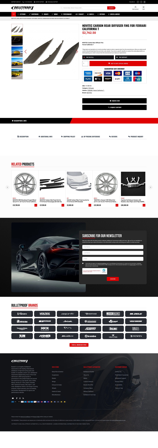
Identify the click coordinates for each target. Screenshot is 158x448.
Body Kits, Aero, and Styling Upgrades (21, 18)
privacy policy (133, 264)
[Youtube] (144, 2)
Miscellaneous (56, 395)
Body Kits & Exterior (57, 371)
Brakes (54, 378)
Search (111, 8)
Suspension (55, 375)
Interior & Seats (56, 391)
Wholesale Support (120, 378)
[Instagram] (141, 2)
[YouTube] (12, 398)
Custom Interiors (88, 381)
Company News (88, 388)
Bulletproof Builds (89, 371)
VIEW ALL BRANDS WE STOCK (79, 345)
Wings (54, 381)
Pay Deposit (123, 57)
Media (85, 378)
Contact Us (118, 371)
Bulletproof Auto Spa (90, 395)
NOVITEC (89, 93)
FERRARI (89, 90)
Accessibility (118, 385)
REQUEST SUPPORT (115, 107)
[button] (25, 51)
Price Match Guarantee (121, 375)
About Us (86, 375)
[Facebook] (138, 2)
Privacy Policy (119, 381)
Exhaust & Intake (57, 385)
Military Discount (88, 391)
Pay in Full (90, 57)
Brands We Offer (88, 385)
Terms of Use (119, 388)
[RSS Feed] (23, 398)
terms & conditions (102, 263)
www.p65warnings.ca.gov (118, 420)
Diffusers (34, 18)
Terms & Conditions (25, 416)
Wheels (54, 388)
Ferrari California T (98, 90)
